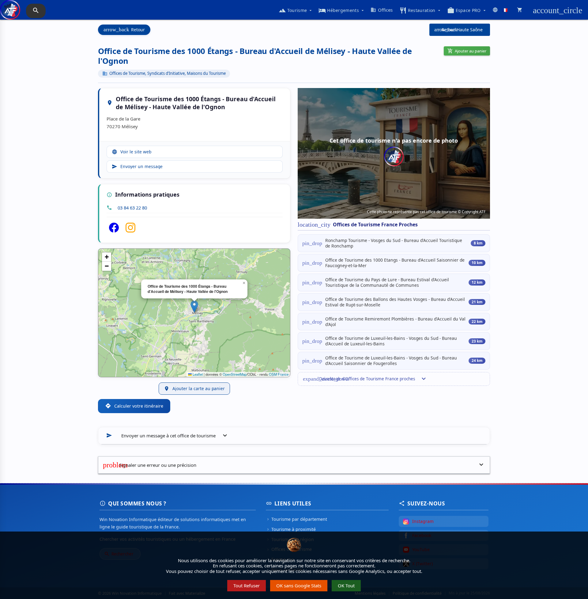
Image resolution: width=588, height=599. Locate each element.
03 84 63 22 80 (132, 208)
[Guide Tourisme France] (10, 13)
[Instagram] (130, 231)
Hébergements (341, 10)
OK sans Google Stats (298, 585)
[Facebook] (114, 231)
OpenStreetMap (235, 374)
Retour (124, 30)
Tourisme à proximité (291, 529)
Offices (382, 10)
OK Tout (346, 585)
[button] (194, 306)
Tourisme (296, 10)
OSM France (278, 374)
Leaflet (197, 374)
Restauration (420, 10)
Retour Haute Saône (458, 30)
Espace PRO (467, 10)
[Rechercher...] (36, 11)
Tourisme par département (296, 519)
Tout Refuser (246, 585)
